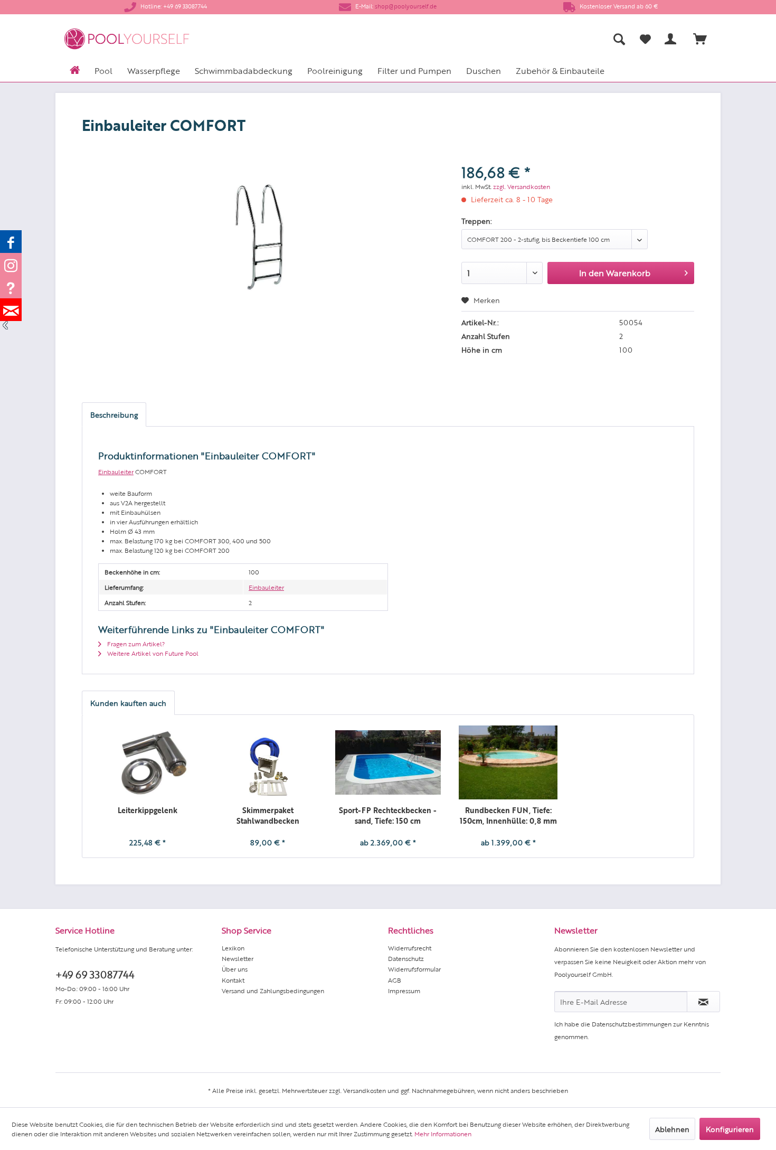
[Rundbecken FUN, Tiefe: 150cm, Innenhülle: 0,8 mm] (508, 762)
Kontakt (233, 980)
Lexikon (233, 948)
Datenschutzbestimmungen (631, 1024)
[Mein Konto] (672, 39)
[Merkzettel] (645, 39)
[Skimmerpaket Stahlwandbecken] (268, 762)
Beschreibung (114, 414)
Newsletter (237, 958)
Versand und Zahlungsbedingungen (273, 990)
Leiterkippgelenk (147, 810)
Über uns (235, 969)
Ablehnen (672, 1129)
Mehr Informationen (442, 1133)
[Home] (74, 69)
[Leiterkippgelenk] (148, 762)
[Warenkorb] (705, 39)
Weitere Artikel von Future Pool (152, 653)
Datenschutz (406, 958)
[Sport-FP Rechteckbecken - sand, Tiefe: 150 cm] (388, 762)
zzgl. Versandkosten (521, 186)
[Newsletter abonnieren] (703, 1001)
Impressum (404, 990)
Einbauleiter (116, 471)
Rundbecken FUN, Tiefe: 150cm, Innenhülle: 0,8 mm (508, 815)
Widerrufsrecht (409, 948)
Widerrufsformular (414, 969)
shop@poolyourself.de (406, 6)
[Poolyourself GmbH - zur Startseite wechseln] (127, 39)
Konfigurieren (730, 1129)
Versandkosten (364, 1090)
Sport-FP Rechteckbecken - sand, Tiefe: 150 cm (388, 815)
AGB (394, 980)
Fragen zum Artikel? (135, 643)
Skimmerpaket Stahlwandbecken (267, 815)
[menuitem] (515, 39)
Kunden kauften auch (128, 703)
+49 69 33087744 (94, 974)
